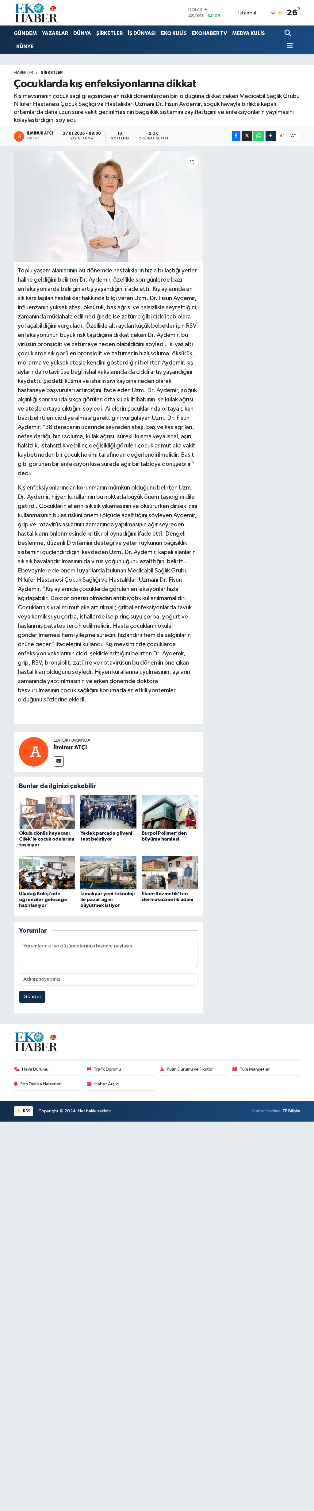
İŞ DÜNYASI (142, 33)
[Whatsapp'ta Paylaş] (258, 136)
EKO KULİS (174, 33)
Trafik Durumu (107, 1069)
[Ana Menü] (289, 46)
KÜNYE (25, 46)
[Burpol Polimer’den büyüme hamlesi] (170, 811)
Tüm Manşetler (255, 1069)
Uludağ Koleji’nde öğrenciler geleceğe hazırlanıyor (43, 899)
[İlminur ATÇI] (33, 751)
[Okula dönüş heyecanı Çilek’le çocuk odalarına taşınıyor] (47, 811)
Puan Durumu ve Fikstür (190, 1069)
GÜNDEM (25, 33)
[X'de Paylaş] (247, 136)
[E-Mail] (59, 761)
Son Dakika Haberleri (41, 1084)
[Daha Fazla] (271, 136)
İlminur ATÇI (70, 747)
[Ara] (288, 33)
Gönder (32, 996)
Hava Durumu (35, 1069)
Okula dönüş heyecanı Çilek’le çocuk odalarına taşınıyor (46, 839)
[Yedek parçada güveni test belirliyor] (108, 811)
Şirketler (52, 73)
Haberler (23, 73)
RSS (26, 1111)
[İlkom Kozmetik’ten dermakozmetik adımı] (170, 872)
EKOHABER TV (209, 33)
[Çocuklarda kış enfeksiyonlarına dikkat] (108, 206)
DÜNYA (82, 33)
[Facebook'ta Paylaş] (236, 136)
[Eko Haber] (37, 12)
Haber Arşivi (106, 1084)
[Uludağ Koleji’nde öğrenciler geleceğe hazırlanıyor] (47, 872)
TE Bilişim (291, 1111)
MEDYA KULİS (248, 33)
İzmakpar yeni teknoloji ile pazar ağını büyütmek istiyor (107, 899)
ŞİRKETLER (109, 33)
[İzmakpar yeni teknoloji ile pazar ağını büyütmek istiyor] (108, 872)
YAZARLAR (55, 33)
